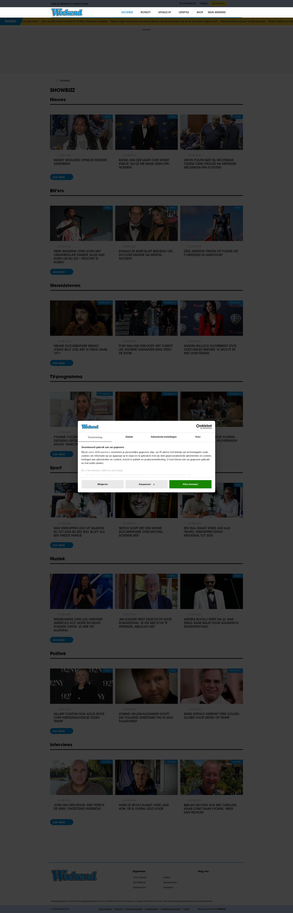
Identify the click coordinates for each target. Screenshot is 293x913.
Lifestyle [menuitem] (184, 12)
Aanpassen (145, 484)
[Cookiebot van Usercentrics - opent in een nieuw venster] (198, 426)
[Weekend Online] (67, 12)
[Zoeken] (239, 12)
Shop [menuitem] (200, 12)
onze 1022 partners (99, 452)
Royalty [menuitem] (145, 12)
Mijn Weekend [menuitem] (217, 12)
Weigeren (103, 484)
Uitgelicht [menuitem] (164, 12)
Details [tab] (129, 436)
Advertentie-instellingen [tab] (164, 436)
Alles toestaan (190, 484)
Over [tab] (198, 436)
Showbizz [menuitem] (127, 12)
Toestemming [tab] (95, 437)
